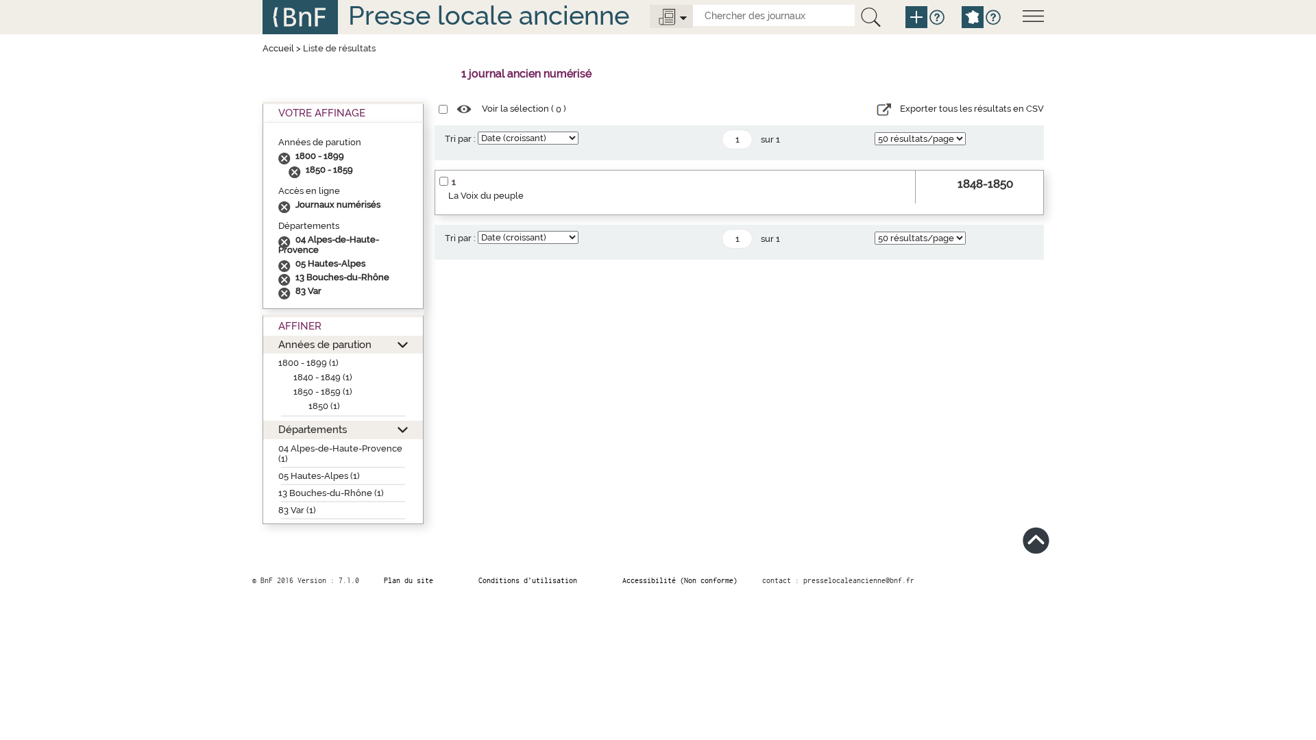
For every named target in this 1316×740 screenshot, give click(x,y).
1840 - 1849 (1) (322, 377)
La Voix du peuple (486, 195)
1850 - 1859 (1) (322, 391)
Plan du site (408, 580)
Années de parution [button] (324, 344)
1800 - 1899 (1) (308, 363)
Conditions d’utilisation (527, 580)
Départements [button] (312, 429)
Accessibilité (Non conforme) (680, 580)
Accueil (278, 48)
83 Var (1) (297, 510)
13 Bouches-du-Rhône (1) (331, 493)
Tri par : (460, 139)
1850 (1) (324, 406)
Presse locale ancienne (488, 15)
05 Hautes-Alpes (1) (319, 476)
